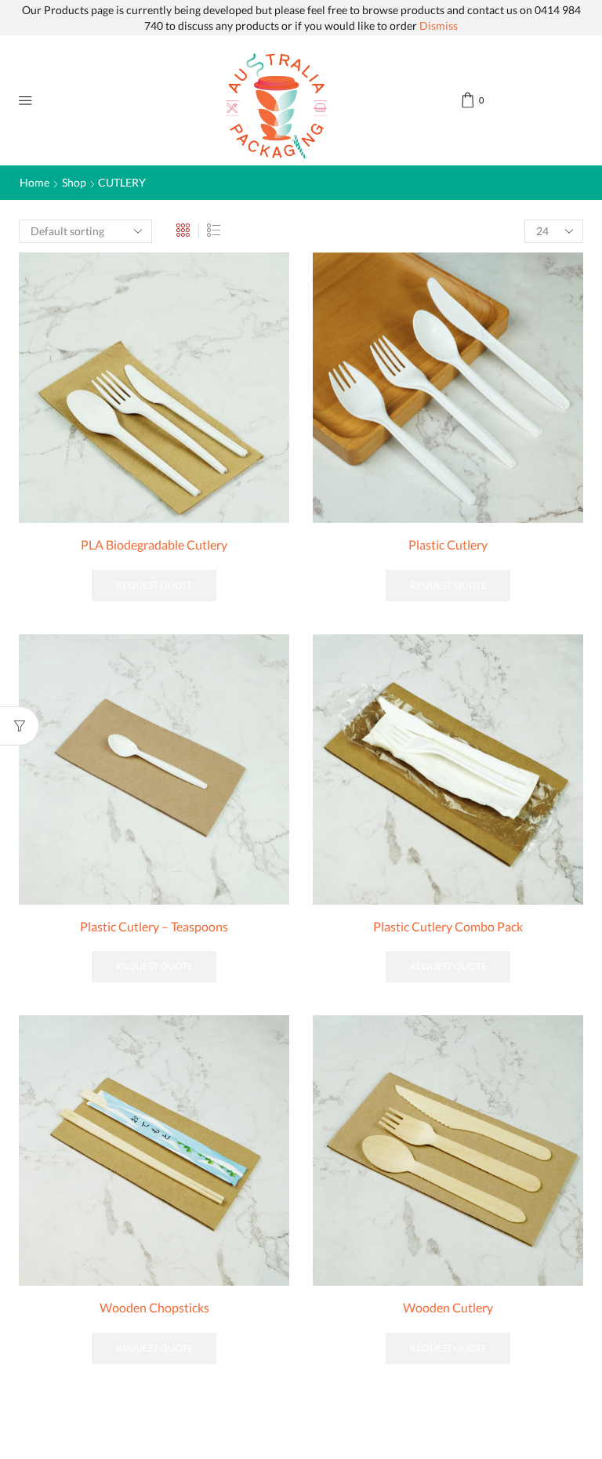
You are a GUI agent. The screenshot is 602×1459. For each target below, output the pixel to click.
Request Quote (154, 585)
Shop (74, 182)
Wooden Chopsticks (154, 1307)
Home (34, 182)
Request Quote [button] (448, 966)
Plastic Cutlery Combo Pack (448, 926)
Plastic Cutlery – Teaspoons (154, 926)
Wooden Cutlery (448, 1307)
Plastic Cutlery (448, 544)
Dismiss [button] (438, 25)
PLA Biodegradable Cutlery (154, 544)
